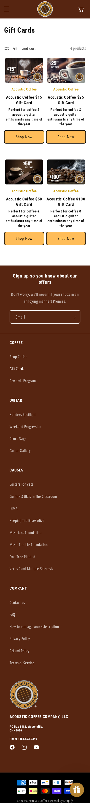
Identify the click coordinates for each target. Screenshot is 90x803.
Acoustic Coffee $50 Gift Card (24, 202)
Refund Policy (20, 650)
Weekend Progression (25, 426)
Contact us (17, 602)
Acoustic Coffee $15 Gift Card (24, 100)
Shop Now (24, 136)
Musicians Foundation (26, 532)
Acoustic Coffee (38, 800)
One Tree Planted (22, 556)
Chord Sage (18, 438)
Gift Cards (17, 368)
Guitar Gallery (20, 450)
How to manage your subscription (34, 626)
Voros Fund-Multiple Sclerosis (31, 568)
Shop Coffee (19, 356)
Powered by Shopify (60, 800)
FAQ (12, 614)
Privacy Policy (20, 638)
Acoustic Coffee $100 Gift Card (66, 202)
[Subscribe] (74, 317)
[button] (7, 9)
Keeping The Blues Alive (27, 520)
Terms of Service (22, 662)
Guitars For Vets (21, 484)
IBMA (14, 508)
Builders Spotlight (23, 414)
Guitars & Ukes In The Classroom (33, 496)
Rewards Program (23, 380)
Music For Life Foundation (29, 544)
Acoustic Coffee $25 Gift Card (66, 100)
